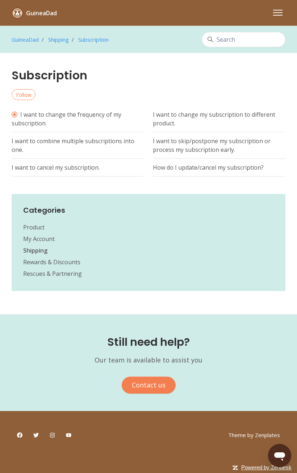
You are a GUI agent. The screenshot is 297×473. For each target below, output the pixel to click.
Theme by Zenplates (254, 435)
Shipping (58, 39)
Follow (24, 94)
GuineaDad (25, 39)
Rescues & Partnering (52, 274)
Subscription (93, 39)
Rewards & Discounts (51, 262)
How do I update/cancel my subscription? (208, 167)
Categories (44, 210)
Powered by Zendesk (266, 467)
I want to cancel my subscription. (56, 167)
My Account (39, 239)
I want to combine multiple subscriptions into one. (73, 145)
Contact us (149, 385)
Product (34, 227)
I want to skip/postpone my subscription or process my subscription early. (212, 145)
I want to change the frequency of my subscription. (66, 119)
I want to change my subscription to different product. (214, 119)
